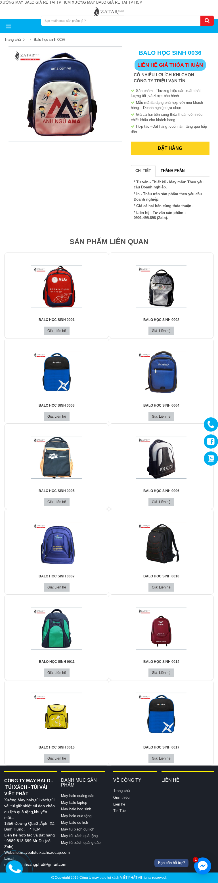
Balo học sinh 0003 (57, 405)
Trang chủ (12, 39)
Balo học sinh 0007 (57, 576)
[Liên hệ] (14, 868)
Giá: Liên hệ (56, 331)
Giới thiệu (121, 797)
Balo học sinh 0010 (161, 576)
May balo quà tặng (76, 816)
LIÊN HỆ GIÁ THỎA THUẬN (170, 65)
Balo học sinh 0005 (57, 491)
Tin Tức (119, 811)
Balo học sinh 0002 (161, 320)
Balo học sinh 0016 (57, 747)
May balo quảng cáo (77, 796)
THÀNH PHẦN (173, 171)
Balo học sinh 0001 (57, 320)
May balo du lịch (74, 822)
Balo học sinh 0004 (161, 405)
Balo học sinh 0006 (161, 491)
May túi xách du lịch (77, 829)
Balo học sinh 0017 (161, 747)
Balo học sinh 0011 (57, 662)
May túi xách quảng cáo (80, 842)
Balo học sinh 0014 (161, 662)
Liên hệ (119, 804)
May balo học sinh (76, 809)
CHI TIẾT (143, 171)
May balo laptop (74, 802)
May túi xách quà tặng (79, 836)
